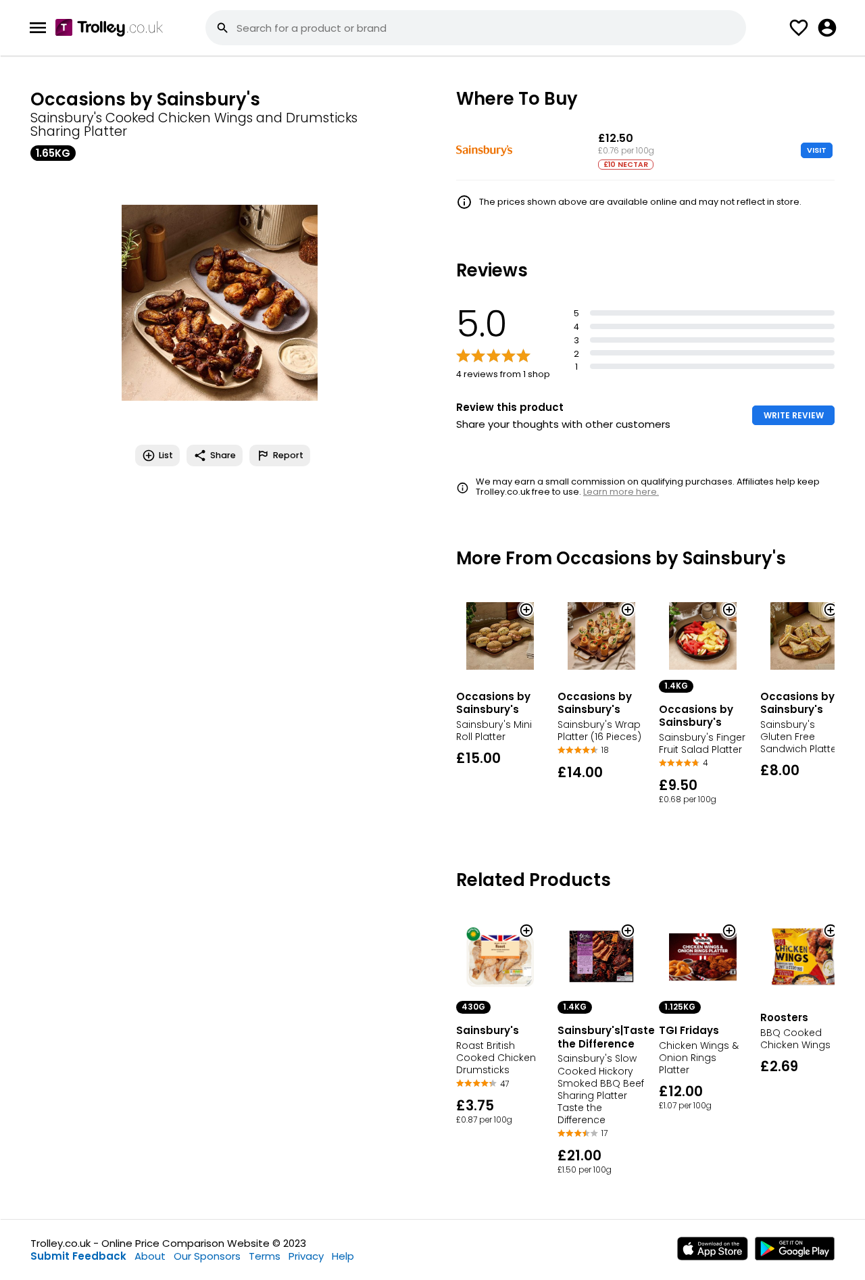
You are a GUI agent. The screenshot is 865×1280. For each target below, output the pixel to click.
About (150, 1256)
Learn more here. (621, 491)
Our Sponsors (207, 1256)
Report (288, 455)
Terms (264, 1256)
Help (343, 1256)
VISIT (816, 150)
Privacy (306, 1256)
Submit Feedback (78, 1256)
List (166, 455)
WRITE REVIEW (794, 415)
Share (223, 455)
